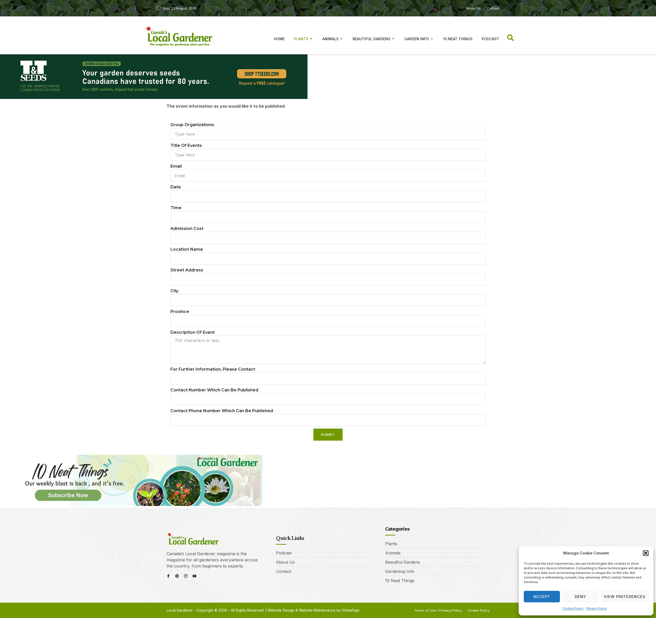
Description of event (192, 332)
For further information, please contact (212, 369)
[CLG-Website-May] (154, 97)
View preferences (624, 596)
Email (176, 166)
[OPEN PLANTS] (311, 39)
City (174, 290)
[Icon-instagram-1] (186, 576)
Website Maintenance (317, 610)
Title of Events (186, 145)
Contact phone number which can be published (221, 410)
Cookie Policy (572, 608)
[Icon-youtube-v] (194, 576)
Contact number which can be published (214, 390)
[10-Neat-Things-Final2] (131, 504)
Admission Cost (186, 228)
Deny (580, 596)
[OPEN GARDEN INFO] (432, 39)
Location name (186, 249)
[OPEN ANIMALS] (341, 39)
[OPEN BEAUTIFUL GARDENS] (393, 39)
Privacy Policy (596, 608)
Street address (186, 270)
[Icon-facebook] (168, 576)
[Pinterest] (177, 576)
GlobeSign (351, 610)
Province (179, 311)
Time (175, 207)
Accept (542, 596)
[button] (645, 553)
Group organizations (192, 124)
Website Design (281, 610)
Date (175, 187)
